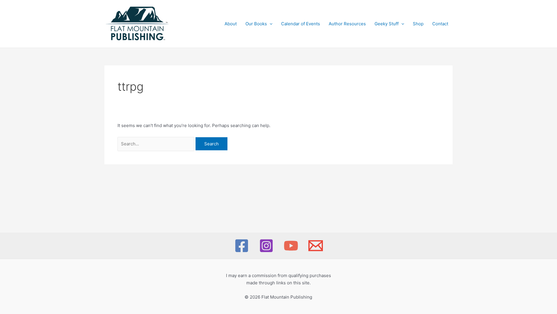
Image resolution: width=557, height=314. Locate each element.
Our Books (256, 23)
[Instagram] (266, 245)
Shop (418, 23)
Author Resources (347, 23)
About (231, 23)
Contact (440, 23)
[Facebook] (241, 245)
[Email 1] (315, 245)
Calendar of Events (300, 23)
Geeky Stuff (387, 23)
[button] (269, 23)
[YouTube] (291, 245)
